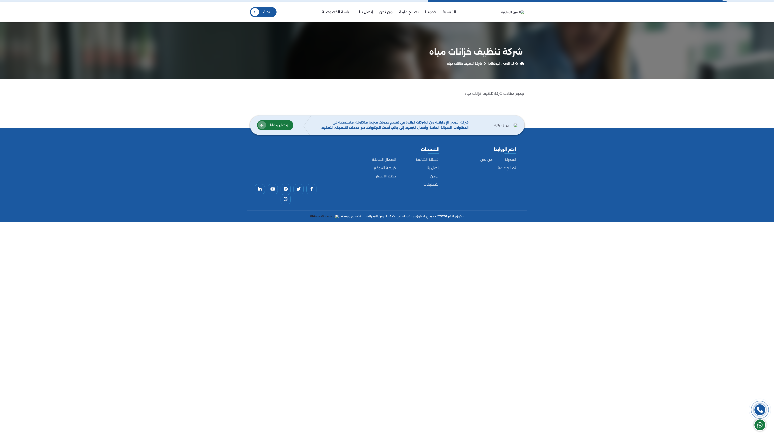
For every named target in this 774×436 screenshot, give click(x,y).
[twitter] (298, 189)
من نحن (486, 160)
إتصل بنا (433, 168)
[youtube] (273, 189)
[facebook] (311, 189)
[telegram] (286, 189)
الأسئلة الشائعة (427, 160)
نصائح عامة (507, 168)
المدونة (510, 160)
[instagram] (286, 199)
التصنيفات (431, 184)
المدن (434, 176)
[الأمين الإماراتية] (512, 12)
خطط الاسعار (386, 176)
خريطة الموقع (385, 168)
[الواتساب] (759, 424)
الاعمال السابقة (384, 160)
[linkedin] (260, 189)
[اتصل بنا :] (759, 409)
